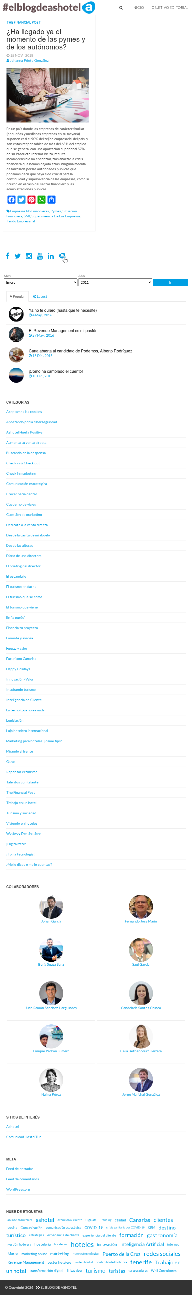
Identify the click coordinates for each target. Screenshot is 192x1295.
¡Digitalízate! (16, 844)
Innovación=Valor (20, 679)
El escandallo (16, 576)
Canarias (139, 1219)
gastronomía (162, 1235)
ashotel (45, 1219)
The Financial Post (23, 22)
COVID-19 (93, 1227)
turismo (96, 1270)
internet (173, 1244)
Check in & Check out (23, 463)
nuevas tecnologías (86, 1254)
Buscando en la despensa (26, 453)
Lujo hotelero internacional (27, 730)
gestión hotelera (19, 1244)
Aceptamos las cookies (24, 411)
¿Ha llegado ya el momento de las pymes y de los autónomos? (45, 39)
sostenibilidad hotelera (111, 1262)
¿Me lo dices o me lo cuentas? (29, 864)
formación (131, 1235)
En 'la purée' (15, 617)
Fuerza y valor (16, 648)
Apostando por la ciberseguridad (31, 422)
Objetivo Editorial (170, 7)
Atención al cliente (70, 1220)
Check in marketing (21, 473)
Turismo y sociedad (21, 813)
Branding (106, 1219)
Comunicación (31, 1227)
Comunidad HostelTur (23, 1137)
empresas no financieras (29, 211)
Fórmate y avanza (19, 638)
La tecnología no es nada (25, 710)
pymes (55, 211)
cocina (12, 1227)
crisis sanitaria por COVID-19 (125, 1227)
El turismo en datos (21, 586)
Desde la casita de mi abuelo (28, 535)
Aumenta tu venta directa (26, 442)
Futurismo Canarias (21, 658)
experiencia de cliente (63, 1235)
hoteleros (60, 1244)
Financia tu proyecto (22, 628)
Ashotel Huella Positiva (24, 432)
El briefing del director (23, 566)
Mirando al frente (19, 751)
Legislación (15, 720)
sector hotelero (59, 1262)
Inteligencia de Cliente (24, 700)
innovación (107, 1244)
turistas (117, 1271)
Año (81, 276)
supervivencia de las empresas (56, 216)
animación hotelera (20, 1219)
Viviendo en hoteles (22, 823)
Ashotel (12, 1126)
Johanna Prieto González (29, 60)
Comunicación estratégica (26, 483)
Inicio (138, 7)
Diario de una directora (24, 555)
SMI (27, 216)
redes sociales (162, 1253)
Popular (18, 296)
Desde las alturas (19, 545)
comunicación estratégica (63, 1227)
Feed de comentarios (22, 1179)
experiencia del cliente (99, 1235)
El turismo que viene (22, 607)
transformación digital (46, 1270)
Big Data (91, 1220)
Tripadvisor (74, 1270)
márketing (60, 1253)
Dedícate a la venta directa (27, 525)
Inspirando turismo (21, 689)
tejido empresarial (20, 221)
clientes (163, 1219)
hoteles (82, 1244)
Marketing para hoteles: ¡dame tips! (34, 741)
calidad (120, 1220)
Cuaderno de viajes (21, 504)
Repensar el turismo (22, 772)
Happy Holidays (18, 669)
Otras (11, 761)
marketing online (34, 1254)
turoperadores (138, 1270)
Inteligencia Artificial (142, 1244)
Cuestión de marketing (24, 514)
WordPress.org (18, 1189)
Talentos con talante (22, 782)
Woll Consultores (163, 1271)
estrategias (36, 1235)
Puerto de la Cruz (121, 1254)
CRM (151, 1227)
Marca (13, 1253)
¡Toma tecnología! (20, 854)
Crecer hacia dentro (21, 494)
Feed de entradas (20, 1168)
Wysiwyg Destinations (24, 833)
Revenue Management (26, 1262)
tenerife (141, 1262)
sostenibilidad (83, 1262)
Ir (170, 282)
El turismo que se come (24, 597)
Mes (7, 276)
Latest (41, 296)
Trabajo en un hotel (21, 802)
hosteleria (42, 1244)
